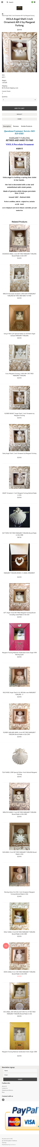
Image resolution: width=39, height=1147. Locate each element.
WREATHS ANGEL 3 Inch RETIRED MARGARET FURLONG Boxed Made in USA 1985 (19, 813)
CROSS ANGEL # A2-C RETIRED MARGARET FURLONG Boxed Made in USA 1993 (19, 973)
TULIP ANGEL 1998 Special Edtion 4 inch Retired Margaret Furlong (19, 773)
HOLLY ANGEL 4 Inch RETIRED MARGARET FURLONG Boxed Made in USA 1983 (19, 933)
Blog (3, 1092)
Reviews (16, 126)
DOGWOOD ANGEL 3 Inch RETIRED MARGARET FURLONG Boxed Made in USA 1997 (19, 255)
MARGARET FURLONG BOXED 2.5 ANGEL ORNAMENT (19, 573)
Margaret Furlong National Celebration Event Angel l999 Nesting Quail (19, 653)
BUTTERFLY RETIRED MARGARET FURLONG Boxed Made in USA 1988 (19, 534)
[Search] (7, 2)
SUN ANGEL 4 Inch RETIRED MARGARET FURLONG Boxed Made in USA (19, 853)
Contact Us (5, 1088)
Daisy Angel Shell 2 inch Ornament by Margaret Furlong (19, 453)
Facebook (3, 1100)
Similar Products (26, 126)
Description (7, 126)
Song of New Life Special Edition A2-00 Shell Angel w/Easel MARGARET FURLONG (19, 335)
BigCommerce (12, 1144)
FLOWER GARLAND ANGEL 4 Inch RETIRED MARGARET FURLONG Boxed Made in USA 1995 (19, 733)
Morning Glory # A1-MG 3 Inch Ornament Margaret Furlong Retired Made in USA (19, 893)
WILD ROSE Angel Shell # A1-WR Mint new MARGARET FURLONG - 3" (19, 693)
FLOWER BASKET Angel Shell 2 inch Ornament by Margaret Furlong (19, 414)
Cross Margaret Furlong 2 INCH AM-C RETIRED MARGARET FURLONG (19, 374)
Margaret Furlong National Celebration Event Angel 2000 (19, 1052)
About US (4, 1086)
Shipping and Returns (7, 1090)
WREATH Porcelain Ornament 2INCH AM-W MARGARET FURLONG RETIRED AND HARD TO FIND (19, 295)
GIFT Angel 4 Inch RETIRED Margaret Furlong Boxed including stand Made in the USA (19, 614)
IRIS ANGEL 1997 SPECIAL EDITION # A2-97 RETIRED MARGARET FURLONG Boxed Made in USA (19, 1013)
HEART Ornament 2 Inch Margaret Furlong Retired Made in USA (19, 494)
